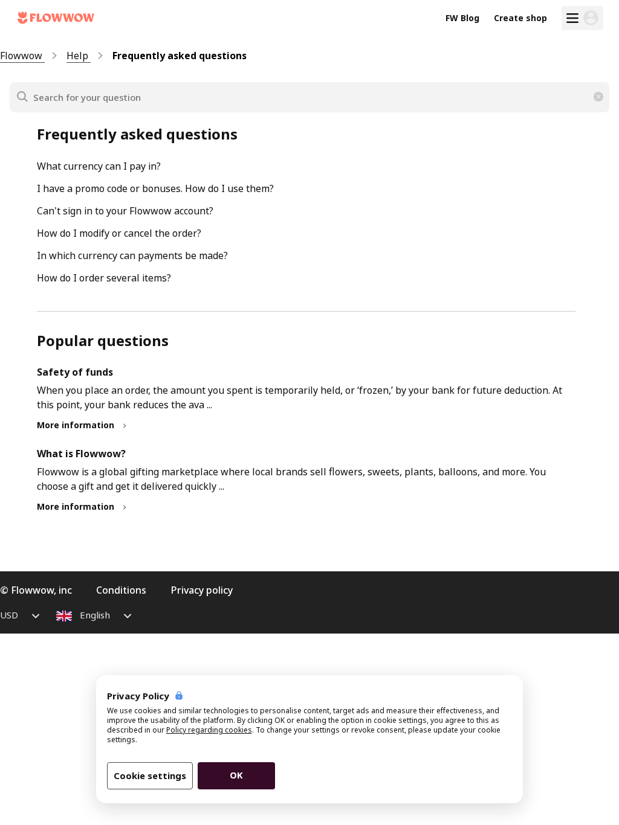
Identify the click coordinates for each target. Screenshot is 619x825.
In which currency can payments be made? (132, 255)
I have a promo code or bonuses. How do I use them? (155, 188)
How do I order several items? (104, 277)
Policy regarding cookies (209, 730)
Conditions (121, 590)
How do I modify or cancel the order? (119, 233)
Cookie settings (150, 775)
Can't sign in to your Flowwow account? (125, 210)
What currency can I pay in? (99, 166)
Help (78, 55)
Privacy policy (201, 590)
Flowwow (22, 55)
